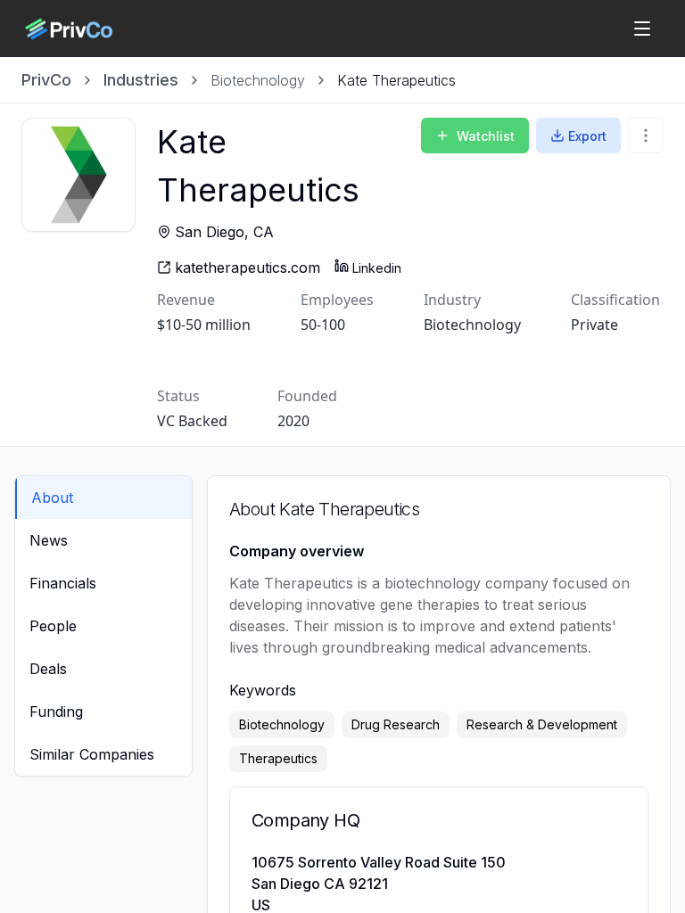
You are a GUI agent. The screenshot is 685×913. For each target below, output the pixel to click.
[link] (396, 80)
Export (587, 136)
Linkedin (376, 268)
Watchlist (486, 136)
